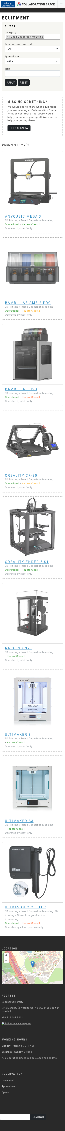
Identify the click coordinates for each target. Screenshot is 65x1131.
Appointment (9, 1086)
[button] (32, 964)
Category (10, 32)
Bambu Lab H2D (21, 389)
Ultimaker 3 (18, 735)
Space (5, 1092)
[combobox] (32, 37)
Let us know (19, 128)
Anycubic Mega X (23, 216)
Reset (24, 82)
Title (7, 68)
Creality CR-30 (21, 475)
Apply (11, 82)
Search (38, 1117)
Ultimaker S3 (19, 821)
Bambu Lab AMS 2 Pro (28, 303)
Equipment (8, 1080)
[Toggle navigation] (61, 4)
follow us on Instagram (17, 1023)
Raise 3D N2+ (18, 648)
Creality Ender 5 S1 (27, 562)
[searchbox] (46, 36)
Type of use (12, 56)
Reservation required (18, 44)
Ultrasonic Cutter (25, 907)
